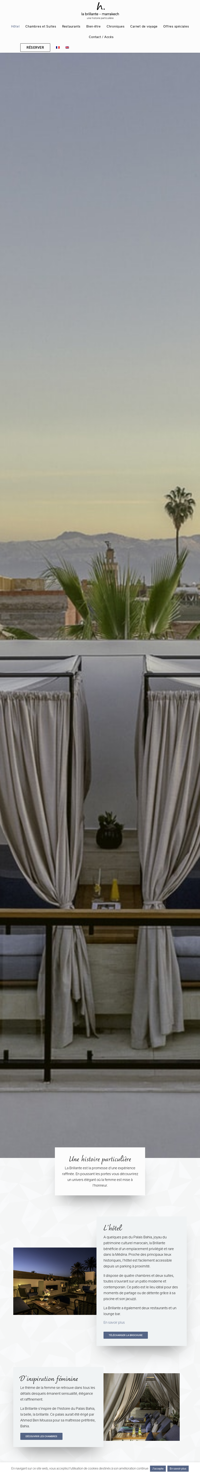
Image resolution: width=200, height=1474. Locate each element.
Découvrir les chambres (41, 1436)
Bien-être (93, 26)
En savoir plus (114, 1322)
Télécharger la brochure (126, 1335)
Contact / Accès (101, 37)
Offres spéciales (176, 26)
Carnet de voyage (143, 26)
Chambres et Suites (40, 26)
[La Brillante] (100, 10)
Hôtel (15, 26)
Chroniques (116, 26)
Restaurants (71, 26)
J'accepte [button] (157, 1468)
